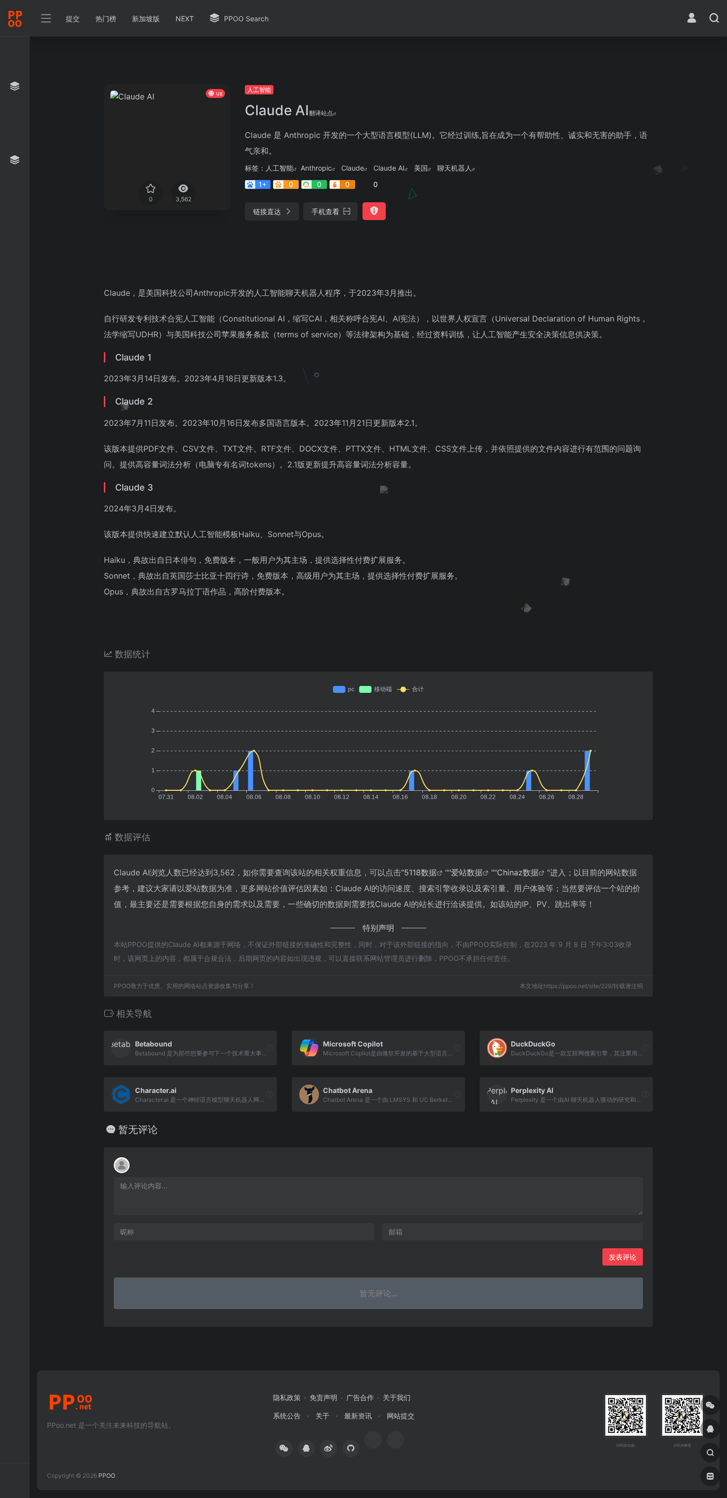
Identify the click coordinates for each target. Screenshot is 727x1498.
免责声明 (323, 1397)
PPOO (106, 1475)
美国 (421, 168)
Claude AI (389, 168)
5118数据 (420, 872)
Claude (352, 168)
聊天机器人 (454, 168)
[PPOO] (70, 1405)
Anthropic (316, 168)
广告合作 (360, 1397)
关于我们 (396, 1397)
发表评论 (622, 1257)
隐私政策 (287, 1397)
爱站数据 (467, 872)
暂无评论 (138, 1129)
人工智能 (259, 89)
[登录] (691, 19)
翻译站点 (321, 113)
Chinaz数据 (518, 872)
